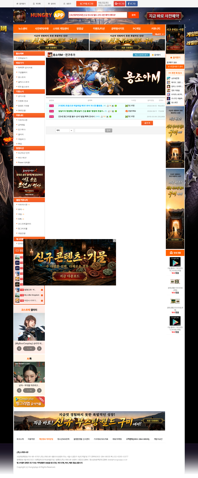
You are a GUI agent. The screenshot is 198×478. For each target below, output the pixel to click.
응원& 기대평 (23, 106)
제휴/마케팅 (117, 439)
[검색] (108, 130)
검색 (133, 15)
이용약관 (31, 439)
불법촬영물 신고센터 (81, 439)
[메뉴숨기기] (158, 34)
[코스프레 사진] (29, 327)
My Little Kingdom (31, 295)
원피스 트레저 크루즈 (177, 86)
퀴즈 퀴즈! (22, 158)
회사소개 (20, 439)
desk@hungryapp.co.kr (117, 460)
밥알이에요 (132, 111)
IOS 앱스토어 (24, 87)
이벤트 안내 (23, 101)
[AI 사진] (29, 372)
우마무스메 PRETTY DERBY (177, 94)
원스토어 (22, 77)
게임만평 (22, 233)
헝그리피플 (22, 228)
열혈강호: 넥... (30, 290)
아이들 (92, 20)
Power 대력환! (24, 162)
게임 (21, 214)
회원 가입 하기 (103, 3)
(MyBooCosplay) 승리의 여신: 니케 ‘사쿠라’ (35, 343)
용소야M (58, 54)
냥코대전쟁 (175, 78)
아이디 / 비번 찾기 (104, 5)
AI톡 (21, 219)
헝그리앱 (131, 106)
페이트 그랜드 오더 (177, 82)
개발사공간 (158, 439)
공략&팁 (21, 125)
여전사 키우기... (30, 300)
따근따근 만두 (24, 153)
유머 (21, 209)
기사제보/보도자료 (101, 439)
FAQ (20, 144)
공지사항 (22, 96)
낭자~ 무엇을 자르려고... (29, 385)
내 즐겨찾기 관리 (175, 66)
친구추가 (22, 130)
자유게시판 (22, 120)
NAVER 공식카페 (25, 67)
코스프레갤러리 (24, 224)
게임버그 (22, 139)
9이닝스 (85, 20)
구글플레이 (23, 72)
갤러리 (21, 134)
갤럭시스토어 (24, 82)
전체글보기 (22, 58)
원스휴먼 (174, 102)
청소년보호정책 (63, 439)
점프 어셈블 (175, 90)
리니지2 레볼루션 (177, 98)
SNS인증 (22, 110)
